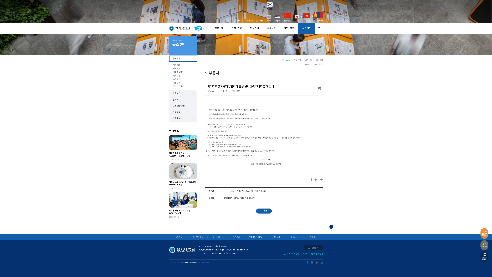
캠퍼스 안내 (217, 237)
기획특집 (176, 112)
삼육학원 (178, 237)
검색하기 (319, 28)
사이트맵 (236, 237)
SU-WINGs (237, 21)
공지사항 (308, 60)
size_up (319, 64)
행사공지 (176, 65)
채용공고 (176, 83)
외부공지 (176, 76)
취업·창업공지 (178, 72)
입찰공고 (294, 237)
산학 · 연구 (289, 28)
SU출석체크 (249, 21)
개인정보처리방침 (255, 237)
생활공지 (176, 69)
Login (261, 21)
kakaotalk (321, 179)
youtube (317, 262)
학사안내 (254, 28)
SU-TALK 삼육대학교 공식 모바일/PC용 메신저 (305, 254)
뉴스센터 (306, 28)
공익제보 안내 (178, 86)
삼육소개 (219, 28)
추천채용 (176, 79)
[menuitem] (269, 18)
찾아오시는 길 (198, 237)
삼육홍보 (176, 118)
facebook (311, 179)
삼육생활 (271, 28)
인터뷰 (175, 99)
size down (322, 64)
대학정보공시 (275, 237)
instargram (312, 262)
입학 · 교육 (237, 28)
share (319, 88)
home (287, 60)
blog (322, 262)
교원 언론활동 (179, 106)
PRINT (307, 64)
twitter (316, 179)
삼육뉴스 (176, 93)
